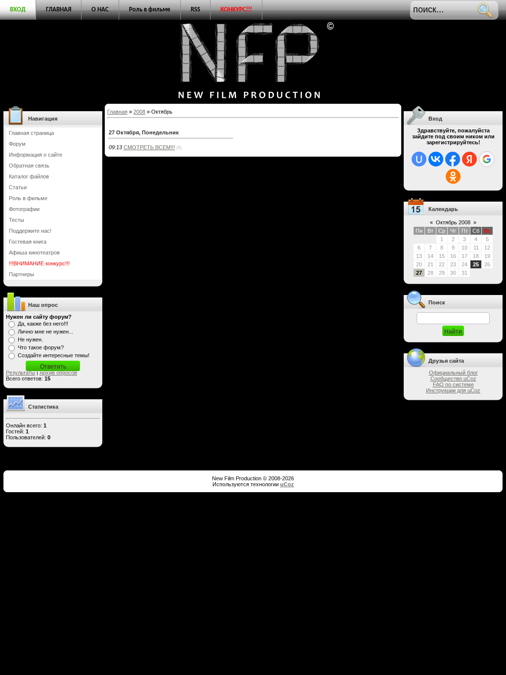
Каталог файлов (29, 176)
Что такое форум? (41, 347)
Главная (117, 112)
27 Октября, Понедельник (144, 132)
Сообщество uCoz (453, 378)
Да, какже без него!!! (43, 324)
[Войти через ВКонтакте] (435, 159)
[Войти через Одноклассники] (453, 176)
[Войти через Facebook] (452, 159)
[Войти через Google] (487, 159)
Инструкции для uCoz (453, 390)
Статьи (18, 187)
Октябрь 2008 (453, 222)
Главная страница (31, 133)
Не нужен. (30, 339)
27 (419, 273)
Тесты (16, 220)
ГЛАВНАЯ (58, 9)
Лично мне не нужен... (45, 332)
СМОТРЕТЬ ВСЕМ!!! (149, 147)
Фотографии (24, 209)
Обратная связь (29, 166)
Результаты (20, 373)
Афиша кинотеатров (34, 252)
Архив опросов (58, 373)
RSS (195, 9)
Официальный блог (453, 373)
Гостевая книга (27, 242)
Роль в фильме (149, 9)
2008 (139, 112)
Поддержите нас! (30, 231)
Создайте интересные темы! (53, 355)
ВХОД (18, 9)
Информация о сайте (35, 155)
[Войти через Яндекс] (469, 159)
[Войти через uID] (419, 159)
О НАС (100, 9)
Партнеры (21, 274)
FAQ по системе (453, 384)
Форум (17, 144)
